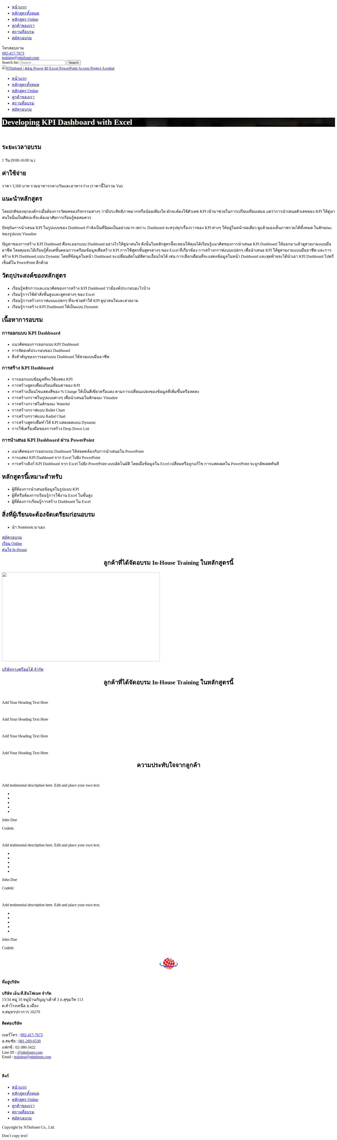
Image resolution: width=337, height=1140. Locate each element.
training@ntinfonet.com (20, 58)
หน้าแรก (19, 7)
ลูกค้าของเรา (23, 25)
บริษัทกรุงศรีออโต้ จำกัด (22, 669)
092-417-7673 (13, 53)
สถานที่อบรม (23, 32)
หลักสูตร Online (25, 19)
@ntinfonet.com (29, 1052)
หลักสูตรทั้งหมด (25, 13)
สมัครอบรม (22, 38)
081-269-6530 (30, 1041)
